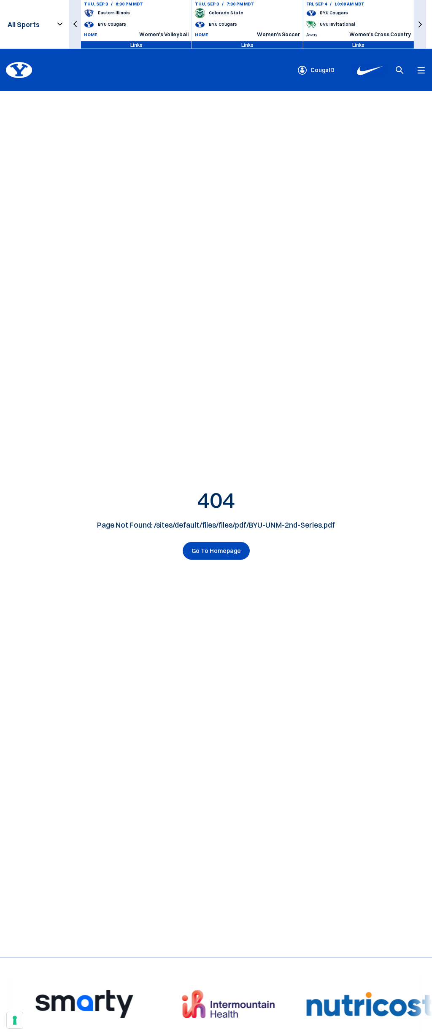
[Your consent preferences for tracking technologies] (15, 1020)
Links (136, 44)
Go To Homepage (216, 551)
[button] (75, 24)
